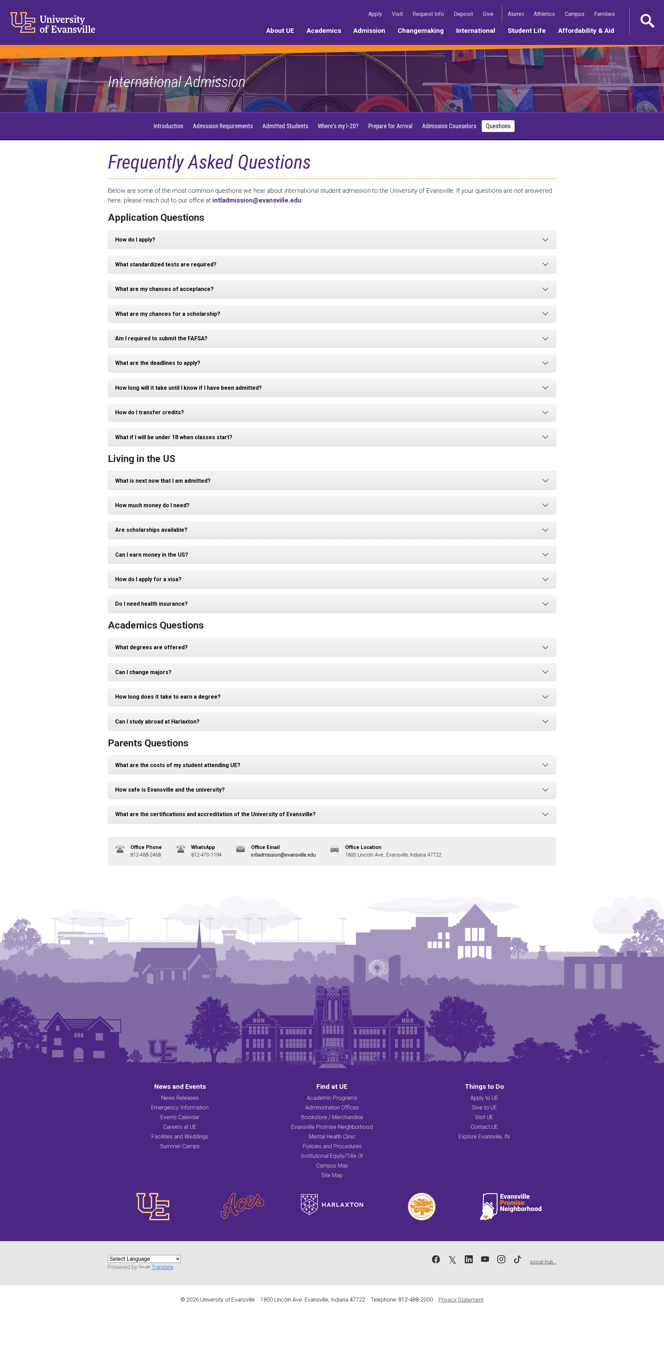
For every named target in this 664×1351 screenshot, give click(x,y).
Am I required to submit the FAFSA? (161, 338)
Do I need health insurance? (151, 604)
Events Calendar (180, 1117)
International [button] (478, 30)
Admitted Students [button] (285, 126)
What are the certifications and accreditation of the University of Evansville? (215, 814)
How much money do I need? (152, 505)
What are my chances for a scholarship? (167, 314)
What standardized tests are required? (165, 264)
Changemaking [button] (424, 30)
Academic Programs (332, 1098)
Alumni (517, 13)
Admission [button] (372, 30)
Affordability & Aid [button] (589, 30)
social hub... (543, 1262)
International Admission (177, 82)
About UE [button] (283, 30)
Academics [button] (327, 30)
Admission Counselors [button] (449, 126)
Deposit (463, 14)
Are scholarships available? (151, 530)
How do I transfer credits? (149, 412)
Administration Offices (332, 1107)
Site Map (332, 1175)
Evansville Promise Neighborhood (332, 1127)
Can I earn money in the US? (151, 554)
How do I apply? (135, 239)
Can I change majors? (143, 672)
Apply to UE (484, 1098)
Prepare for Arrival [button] (390, 126)
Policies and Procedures (332, 1146)
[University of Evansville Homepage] (48, 22)
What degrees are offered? (151, 647)
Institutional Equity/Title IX (332, 1156)
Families (606, 13)
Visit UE (484, 1117)
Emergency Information (180, 1107)
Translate (162, 1267)
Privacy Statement (461, 1299)
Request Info (430, 13)
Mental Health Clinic (332, 1136)
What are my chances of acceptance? (164, 289)
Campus (576, 13)
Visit (399, 13)
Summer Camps (180, 1146)
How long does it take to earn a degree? (168, 696)
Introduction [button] (168, 126)
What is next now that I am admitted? (163, 481)
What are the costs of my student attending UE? (177, 765)
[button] (646, 21)
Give (489, 13)
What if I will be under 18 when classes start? (173, 437)
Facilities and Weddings (179, 1136)
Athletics (546, 13)
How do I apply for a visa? (148, 579)
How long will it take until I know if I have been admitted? (188, 388)
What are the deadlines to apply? (157, 363)
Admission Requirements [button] (223, 126)
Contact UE (484, 1127)
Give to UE (484, 1107)
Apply (376, 13)
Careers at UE (179, 1127)
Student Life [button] (530, 30)
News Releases (180, 1098)
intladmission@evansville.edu (257, 200)
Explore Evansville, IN (484, 1136)
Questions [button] (498, 126)
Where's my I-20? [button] (338, 126)
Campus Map (332, 1165)
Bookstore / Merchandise (332, 1117)
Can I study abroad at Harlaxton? (157, 721)
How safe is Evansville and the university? (170, 789)
